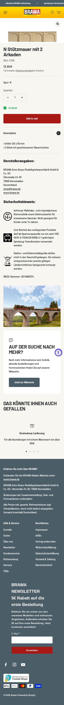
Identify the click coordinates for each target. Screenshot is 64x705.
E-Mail (14, 633)
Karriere (7, 565)
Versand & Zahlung (45, 559)
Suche (6, 535)
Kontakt (7, 529)
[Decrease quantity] (8, 97)
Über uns (8, 541)
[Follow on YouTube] (23, 664)
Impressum (41, 529)
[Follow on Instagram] (14, 664)
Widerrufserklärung (45, 547)
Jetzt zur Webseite (24, 382)
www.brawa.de (11, 192)
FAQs (6, 571)
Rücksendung (10, 559)
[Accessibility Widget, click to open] (58, 352)
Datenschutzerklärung (47, 553)
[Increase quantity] (22, 97)
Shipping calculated (24, 70)
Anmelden (32, 650)
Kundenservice (11, 553)
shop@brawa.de (12, 188)
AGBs (38, 535)
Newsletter (9, 547)
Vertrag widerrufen (45, 541)
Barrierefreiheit (43, 565)
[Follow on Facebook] (5, 664)
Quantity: (8, 90)
